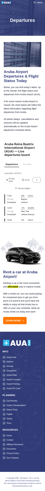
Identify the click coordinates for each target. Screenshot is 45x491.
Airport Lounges (13, 379)
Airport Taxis (12, 410)
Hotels (9, 419)
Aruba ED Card (13, 388)
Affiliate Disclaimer (14, 444)
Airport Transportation (16, 405)
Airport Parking (13, 384)
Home (9, 435)
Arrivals (9, 366)
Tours (8, 423)
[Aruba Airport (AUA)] (6, 2)
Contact (9, 440)
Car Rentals (11, 401)
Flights (9, 414)
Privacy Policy (12, 453)
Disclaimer (11, 449)
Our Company (12, 458)
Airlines (9, 362)
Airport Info (11, 357)
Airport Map (11, 375)
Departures (11, 371)
